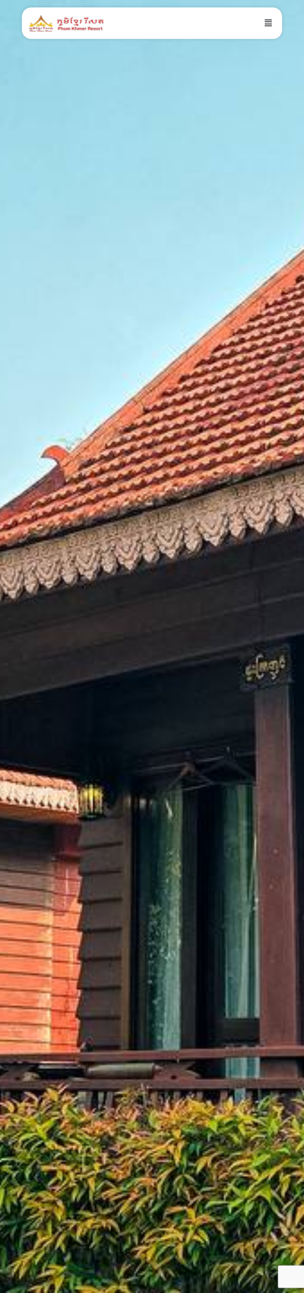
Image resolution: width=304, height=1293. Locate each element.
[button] (268, 23)
